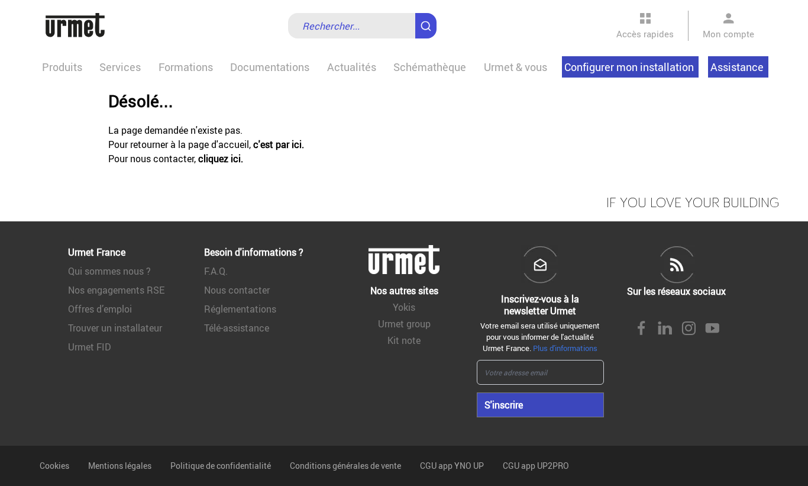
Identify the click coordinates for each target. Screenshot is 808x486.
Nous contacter (237, 290)
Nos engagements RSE (116, 290)
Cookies (54, 465)
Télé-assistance (236, 327)
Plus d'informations (565, 348)
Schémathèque (429, 67)
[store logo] (75, 26)
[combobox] (362, 25)
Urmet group (404, 323)
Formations (186, 67)
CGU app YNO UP (452, 465)
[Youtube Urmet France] (712, 329)
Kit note (404, 340)
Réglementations (240, 309)
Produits (62, 67)
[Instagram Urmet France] (688, 329)
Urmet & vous (515, 67)
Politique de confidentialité (220, 465)
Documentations (269, 67)
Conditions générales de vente (345, 465)
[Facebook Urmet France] (641, 329)
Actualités (351, 67)
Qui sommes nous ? (109, 271)
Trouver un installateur (115, 327)
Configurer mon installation (629, 67)
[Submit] (428, 20)
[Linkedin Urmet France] (665, 329)
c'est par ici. (278, 144)
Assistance (737, 67)
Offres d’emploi (100, 309)
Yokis (404, 307)
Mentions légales (119, 465)
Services (120, 67)
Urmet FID (89, 346)
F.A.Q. (216, 271)
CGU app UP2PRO (536, 465)
